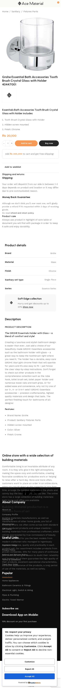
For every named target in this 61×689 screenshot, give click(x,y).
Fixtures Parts (30, 11)
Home (5, 11)
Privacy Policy (8, 550)
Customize (29, 662)
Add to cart (26, 143)
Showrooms (8, 524)
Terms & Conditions (11, 559)
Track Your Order (10, 564)
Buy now (49, 143)
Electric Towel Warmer (13, 600)
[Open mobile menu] (3, 3)
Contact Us (7, 519)
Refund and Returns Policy (15, 555)
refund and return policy (22, 213)
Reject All (29, 669)
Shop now (28, 307)
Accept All (29, 676)
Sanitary (16, 11)
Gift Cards (7, 529)
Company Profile (10, 514)
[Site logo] (30, 3)
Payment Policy (9, 545)
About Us (6, 509)
